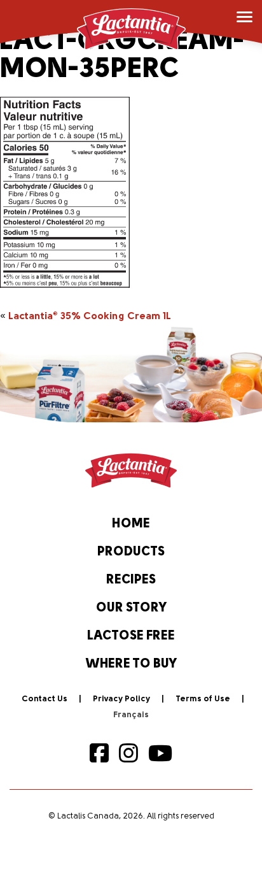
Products (131, 552)
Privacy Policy (121, 699)
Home (131, 524)
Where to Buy (131, 664)
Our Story (131, 608)
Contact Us (44, 699)
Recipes (131, 580)
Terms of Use (203, 699)
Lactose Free (131, 636)
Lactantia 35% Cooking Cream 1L (89, 316)
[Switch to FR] (131, 715)
